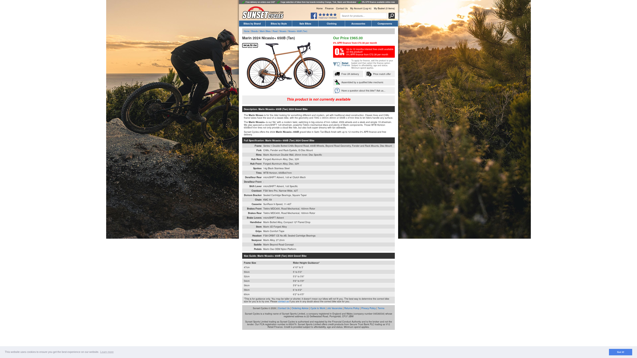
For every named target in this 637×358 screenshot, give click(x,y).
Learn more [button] (107, 352)
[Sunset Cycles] (263, 17)
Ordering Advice (300, 308)
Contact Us (342, 8)
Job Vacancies (334, 308)
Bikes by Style (279, 23)
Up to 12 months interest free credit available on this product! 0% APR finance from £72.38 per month (369, 51)
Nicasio (283, 31)
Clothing (332, 23)
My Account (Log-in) (360, 8)
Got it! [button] (620, 352)
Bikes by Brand (252, 23)
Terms (381, 308)
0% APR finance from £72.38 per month (355, 42)
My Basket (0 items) (384, 8)
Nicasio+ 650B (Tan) (297, 31)
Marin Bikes (265, 31)
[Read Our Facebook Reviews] (324, 18)
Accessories (358, 23)
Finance (329, 8)
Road (275, 31)
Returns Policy (351, 308)
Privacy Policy (368, 308)
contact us (283, 301)
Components (385, 23)
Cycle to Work (318, 308)
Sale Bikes (305, 23)
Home (319, 8)
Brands (254, 31)
